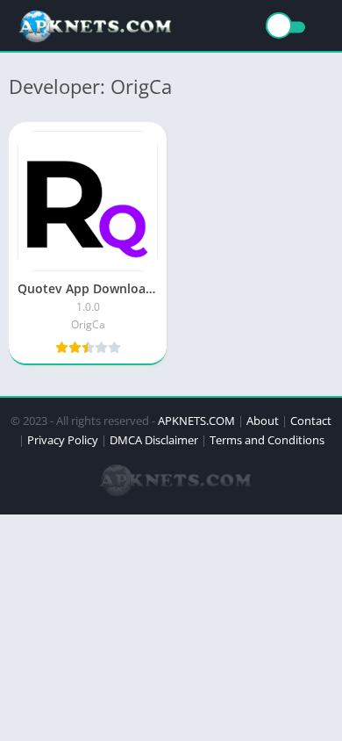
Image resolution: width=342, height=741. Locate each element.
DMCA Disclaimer (154, 440)
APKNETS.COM (196, 420)
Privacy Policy (62, 440)
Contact (310, 420)
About (262, 420)
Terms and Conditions (267, 440)
